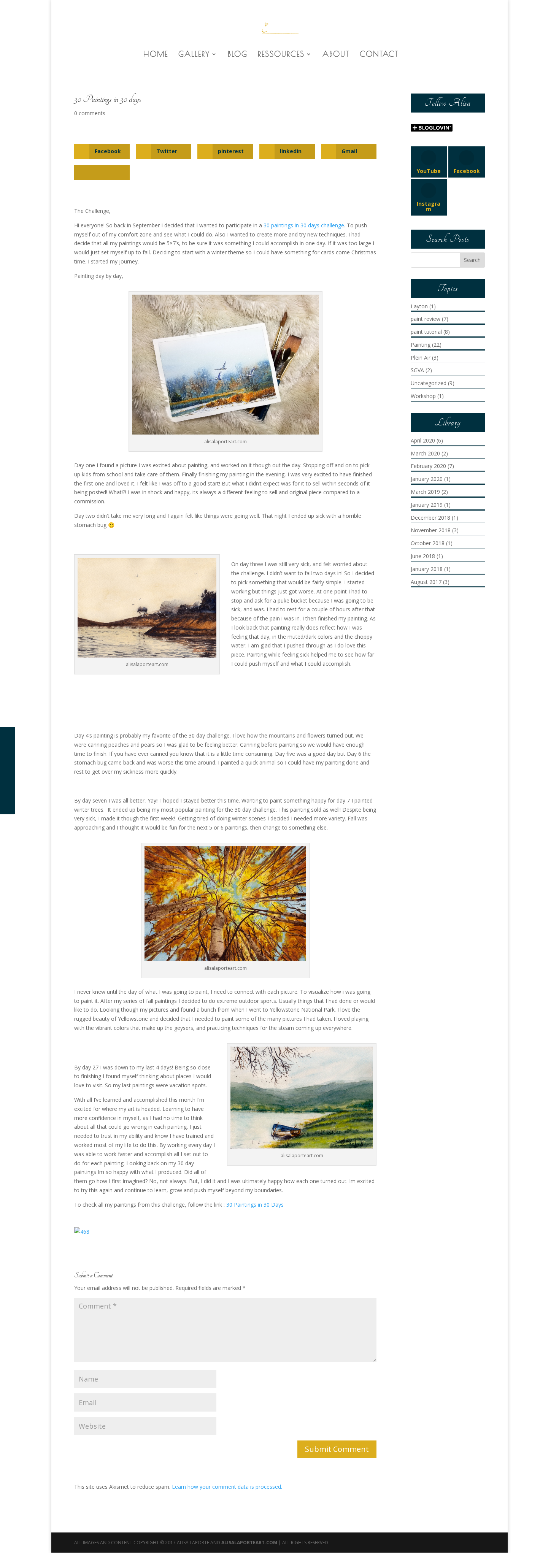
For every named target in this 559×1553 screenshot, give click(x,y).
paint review (425, 318)
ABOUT (335, 54)
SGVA (417, 370)
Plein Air (420, 357)
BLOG (238, 54)
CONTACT (379, 54)
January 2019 (427, 504)
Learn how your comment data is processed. (227, 1486)
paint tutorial (426, 331)
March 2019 (425, 491)
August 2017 (426, 581)
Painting (420, 344)
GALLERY (194, 54)
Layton (419, 306)
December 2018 (430, 517)
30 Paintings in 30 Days (255, 1204)
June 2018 (423, 556)
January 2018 (427, 569)
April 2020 (423, 440)
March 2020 (425, 453)
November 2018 (431, 530)
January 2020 (427, 478)
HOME (155, 54)
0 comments (89, 113)
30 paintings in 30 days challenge (304, 225)
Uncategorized (428, 383)
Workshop (423, 396)
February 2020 (428, 466)
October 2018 (428, 543)
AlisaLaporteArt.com (249, 1542)
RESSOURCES (281, 54)
